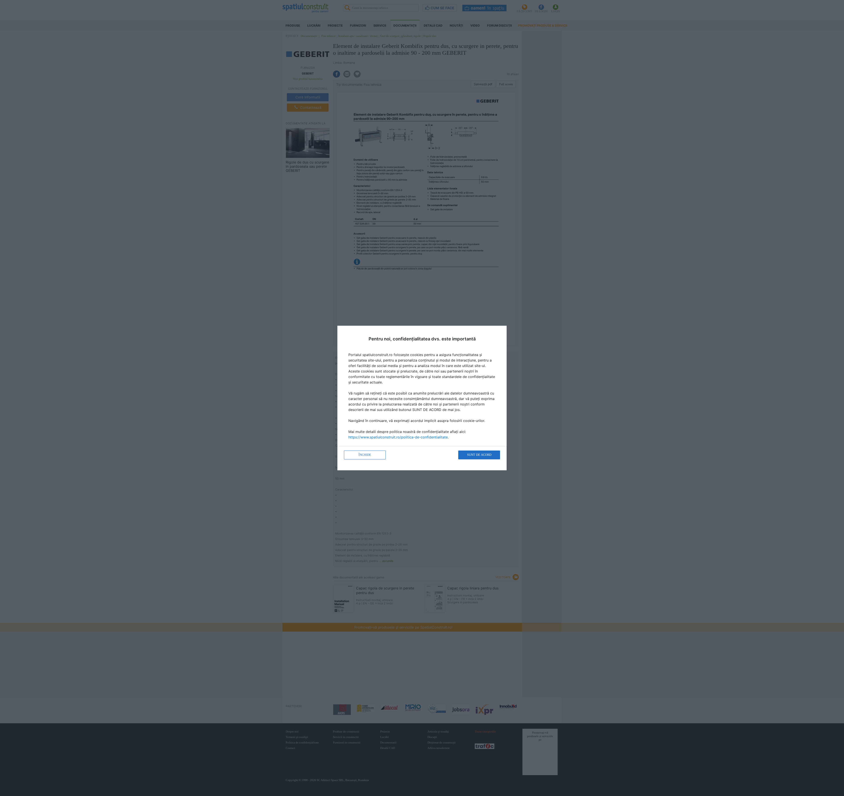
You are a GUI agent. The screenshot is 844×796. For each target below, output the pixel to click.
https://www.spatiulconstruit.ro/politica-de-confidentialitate (398, 437)
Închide (364, 454)
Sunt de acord (479, 454)
